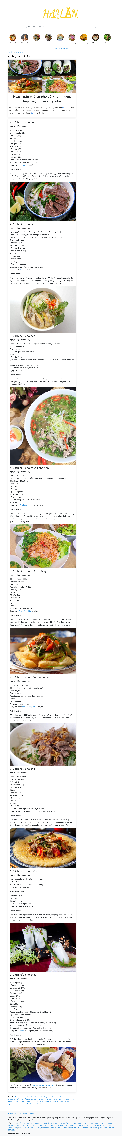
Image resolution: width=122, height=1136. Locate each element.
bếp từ (32, 707)
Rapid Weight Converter (71, 1128)
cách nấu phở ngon (33, 1097)
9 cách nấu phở (20, 1097)
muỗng (23, 269)
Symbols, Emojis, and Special (92, 1128)
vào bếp (33, 113)
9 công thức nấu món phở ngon (44, 1085)
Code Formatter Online (81, 1123)
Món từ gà (19, 52)
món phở (66, 107)
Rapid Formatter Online (26, 1128)
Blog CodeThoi (36, 1123)
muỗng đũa (26, 611)
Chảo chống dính (25, 505)
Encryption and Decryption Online (49, 1128)
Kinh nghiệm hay (65, 1123)
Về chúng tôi (12, 1114)
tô (27, 165)
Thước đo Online (23, 1123)
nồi (19, 370)
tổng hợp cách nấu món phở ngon (53, 1097)
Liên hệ (31, 1114)
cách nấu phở (18, 1099)
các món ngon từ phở (20, 1104)
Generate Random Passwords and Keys (40, 1125)
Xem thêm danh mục (61, 48)
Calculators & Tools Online (91, 1125)
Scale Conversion (62, 1125)
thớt (24, 165)
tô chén (21, 1030)
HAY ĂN (10, 52)
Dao (19, 165)
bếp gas (25, 707)
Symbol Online (75, 1125)
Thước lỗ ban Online (50, 1123)
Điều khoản (23, 1114)
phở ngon (26, 1099)
